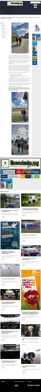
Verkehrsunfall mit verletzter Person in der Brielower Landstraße (29, 259)
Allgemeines (3, 25)
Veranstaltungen (10, 7)
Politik (3, 30)
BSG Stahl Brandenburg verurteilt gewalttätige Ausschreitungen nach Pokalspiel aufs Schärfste (30, 209)
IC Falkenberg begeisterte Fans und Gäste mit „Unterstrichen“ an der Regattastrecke (9, 362)
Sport (2, 33)
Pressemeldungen (4, 32)
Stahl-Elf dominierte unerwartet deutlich (29, 235)
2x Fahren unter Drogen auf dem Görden (8, 278)
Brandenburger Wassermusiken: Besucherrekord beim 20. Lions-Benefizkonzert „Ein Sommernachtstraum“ (10, 332)
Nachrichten (4, 7)
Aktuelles (3, 24)
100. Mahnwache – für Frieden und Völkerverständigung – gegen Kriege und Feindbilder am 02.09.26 (8, 252)
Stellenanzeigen (4, 9)
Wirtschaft (3, 37)
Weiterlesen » (23, 215)
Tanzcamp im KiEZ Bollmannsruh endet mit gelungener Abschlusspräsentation (9, 303)
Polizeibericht (4, 31)
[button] (7, 383)
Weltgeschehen (4, 36)
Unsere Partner (11, 9)
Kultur (3, 26)
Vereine (3, 35)
